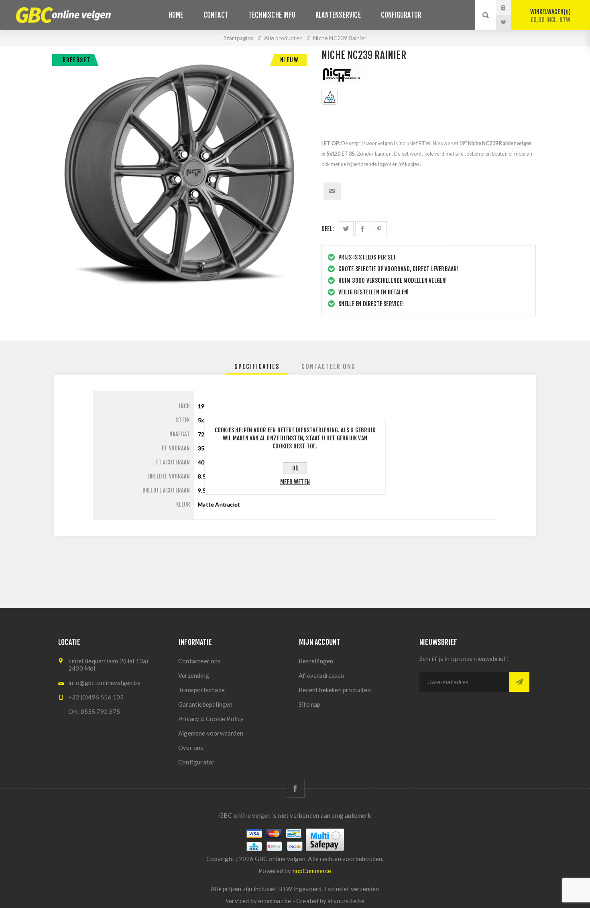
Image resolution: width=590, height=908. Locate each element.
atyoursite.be (346, 900)
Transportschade (201, 689)
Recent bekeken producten (335, 689)
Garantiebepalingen (205, 704)
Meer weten (295, 482)
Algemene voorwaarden (210, 733)
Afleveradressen (321, 675)
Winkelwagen (550, 16)
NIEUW (289, 60)
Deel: (327, 229)
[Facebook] (295, 788)
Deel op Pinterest (379, 228)
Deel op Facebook (362, 228)
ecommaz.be (274, 900)
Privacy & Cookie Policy (211, 718)
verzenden (365, 888)
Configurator (196, 762)
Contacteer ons (199, 661)
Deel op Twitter (346, 228)
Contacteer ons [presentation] (328, 367)
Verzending (193, 675)
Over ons (190, 747)
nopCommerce (312, 870)
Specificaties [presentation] (257, 367)
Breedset (77, 60)
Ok (295, 468)
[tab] (257, 367)
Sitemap (309, 704)
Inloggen (509, 7)
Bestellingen (316, 661)
